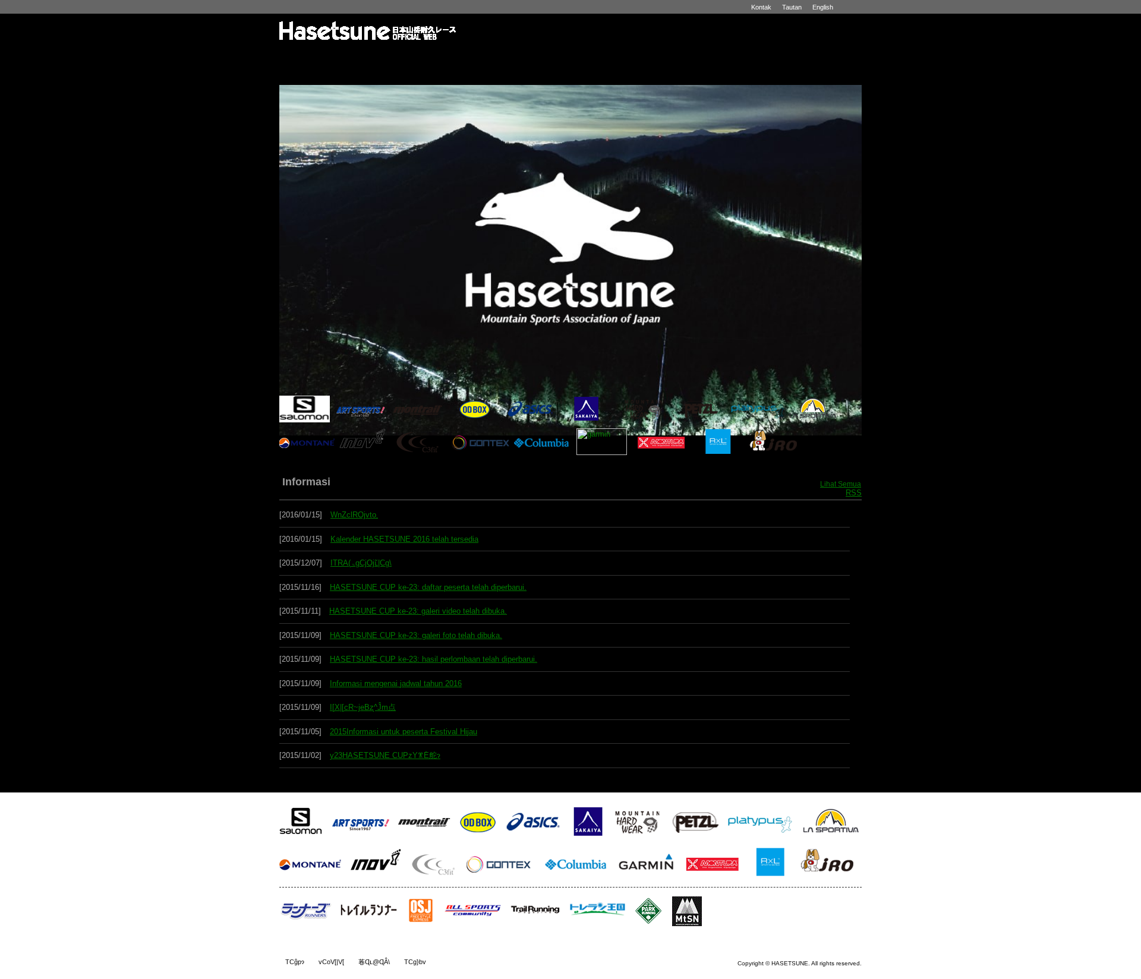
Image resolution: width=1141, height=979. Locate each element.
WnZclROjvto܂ (354, 514)
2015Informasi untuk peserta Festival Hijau (403, 731)
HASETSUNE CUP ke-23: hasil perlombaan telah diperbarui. (433, 659)
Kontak (761, 7)
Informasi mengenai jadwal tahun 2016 (396, 683)
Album (681, 58)
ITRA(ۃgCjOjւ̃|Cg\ (361, 562)
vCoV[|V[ (331, 961)
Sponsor (826, 58)
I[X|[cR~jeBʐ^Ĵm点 (363, 707)
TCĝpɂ (294, 961)
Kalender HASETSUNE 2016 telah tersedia (404, 539)
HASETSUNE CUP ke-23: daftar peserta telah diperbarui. (428, 587)
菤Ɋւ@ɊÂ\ (374, 961)
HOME (315, 58)
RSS (854, 492)
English (822, 7)
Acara (535, 58)
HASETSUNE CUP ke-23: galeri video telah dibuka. (418, 611)
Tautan (792, 7)
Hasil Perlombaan (608, 58)
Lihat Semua (840, 484)
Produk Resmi (754, 58)
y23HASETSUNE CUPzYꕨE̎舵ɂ (385, 755)
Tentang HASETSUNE (388, 58)
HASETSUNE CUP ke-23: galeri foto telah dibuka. (416, 635)
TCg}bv (415, 961)
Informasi (462, 58)
